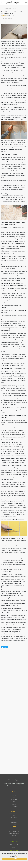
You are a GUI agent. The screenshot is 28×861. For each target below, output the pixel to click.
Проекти (14, 804)
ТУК (16, 856)
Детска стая (14, 799)
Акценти (14, 803)
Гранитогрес (13, 22)
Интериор (14, 791)
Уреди (14, 815)
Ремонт (14, 824)
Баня (14, 801)
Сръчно (14, 835)
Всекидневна (14, 795)
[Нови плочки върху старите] (14, 130)
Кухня (14, 797)
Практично (14, 829)
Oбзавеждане (14, 811)
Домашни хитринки (14, 833)
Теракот (7, 22)
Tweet (5, 647)
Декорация (14, 806)
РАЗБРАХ (14, 858)
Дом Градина (12, 2)
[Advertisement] (14, 708)
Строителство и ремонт (14, 820)
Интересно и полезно (14, 831)
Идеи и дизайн (14, 850)
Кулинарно (14, 836)
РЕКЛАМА (4, 788)
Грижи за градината (14, 845)
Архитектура (14, 822)
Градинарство (14, 841)
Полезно (14, 847)
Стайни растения (14, 844)
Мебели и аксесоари (14, 813)
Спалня (14, 794)
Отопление (14, 817)
